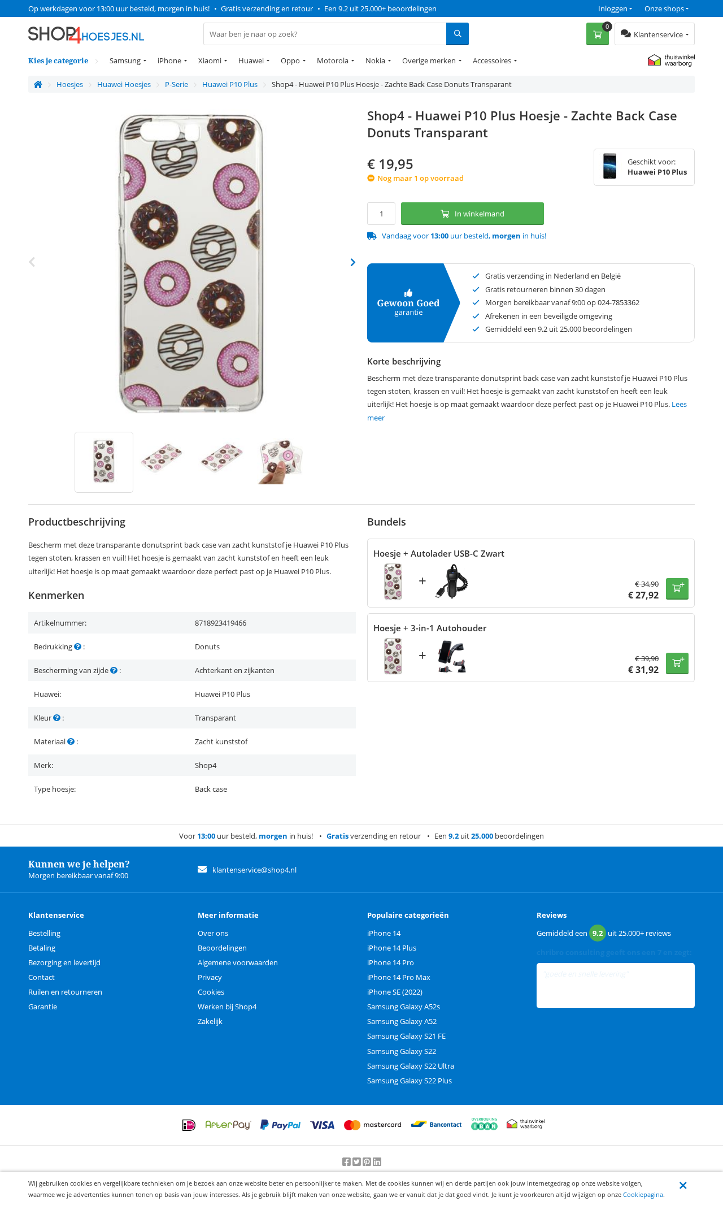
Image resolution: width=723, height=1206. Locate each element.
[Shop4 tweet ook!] (357, 1162)
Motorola (333, 60)
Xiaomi (209, 60)
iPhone (169, 60)
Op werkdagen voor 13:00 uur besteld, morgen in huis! (119, 8)
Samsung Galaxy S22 (401, 1051)
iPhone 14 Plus (391, 948)
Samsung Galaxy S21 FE (406, 1036)
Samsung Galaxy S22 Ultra (410, 1066)
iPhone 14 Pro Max (398, 977)
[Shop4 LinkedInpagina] (377, 1162)
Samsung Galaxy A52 (402, 1021)
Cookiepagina (643, 1194)
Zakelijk (210, 1021)
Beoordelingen (222, 948)
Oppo (290, 60)
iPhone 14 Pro (390, 962)
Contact (41, 977)
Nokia (375, 60)
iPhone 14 (383, 933)
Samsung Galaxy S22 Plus (409, 1080)
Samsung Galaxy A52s (403, 1006)
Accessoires (492, 60)
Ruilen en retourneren (65, 992)
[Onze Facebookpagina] (347, 1162)
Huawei (251, 60)
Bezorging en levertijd (64, 962)
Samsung (125, 60)
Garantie (42, 1006)
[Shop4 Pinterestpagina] (368, 1162)
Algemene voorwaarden (238, 962)
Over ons (213, 933)
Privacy (210, 977)
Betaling (41, 948)
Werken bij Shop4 (227, 1006)
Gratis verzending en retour (267, 8)
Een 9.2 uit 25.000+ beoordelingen (380, 8)
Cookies (211, 992)
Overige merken (429, 60)
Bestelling (44, 933)
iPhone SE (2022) (395, 992)
